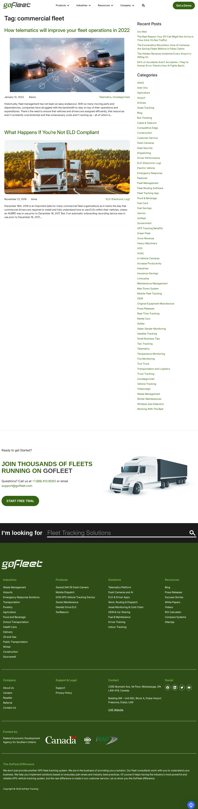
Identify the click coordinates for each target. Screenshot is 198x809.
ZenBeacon (62, 612)
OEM (140, 298)
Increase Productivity (149, 263)
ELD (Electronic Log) (118, 199)
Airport (141, 97)
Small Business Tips (148, 338)
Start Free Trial (20, 501)
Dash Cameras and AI (120, 592)
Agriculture (143, 92)
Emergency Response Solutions (21, 597)
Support (60, 687)
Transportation (11, 602)
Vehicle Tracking (146, 383)
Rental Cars (143, 318)
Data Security (145, 148)
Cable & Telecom (147, 122)
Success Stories (174, 597)
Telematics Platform (119, 587)
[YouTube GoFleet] (189, 687)
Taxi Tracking (145, 343)
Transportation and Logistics (153, 368)
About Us (8, 687)
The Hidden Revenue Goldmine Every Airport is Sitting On (164, 55)
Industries (142, 268)
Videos (169, 607)
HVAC (140, 253)
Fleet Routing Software (150, 188)
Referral (7, 702)
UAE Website (115, 709)
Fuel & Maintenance (119, 617)
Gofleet (141, 218)
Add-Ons (142, 87)
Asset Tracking (145, 107)
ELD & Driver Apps (119, 597)
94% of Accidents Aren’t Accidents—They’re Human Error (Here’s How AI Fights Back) (162, 64)
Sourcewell (9, 656)
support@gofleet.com (17, 486)
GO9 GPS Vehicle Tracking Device (75, 597)
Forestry (8, 607)
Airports (7, 592)
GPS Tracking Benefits (150, 228)
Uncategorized (121, 97)
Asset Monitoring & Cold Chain (125, 607)
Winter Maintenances (149, 398)
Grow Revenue (145, 238)
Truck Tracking (145, 373)
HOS (139, 248)
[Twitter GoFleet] (182, 687)
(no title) (142, 31)
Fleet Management (147, 183)
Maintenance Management (152, 283)
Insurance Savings (147, 273)
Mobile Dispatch (65, 592)
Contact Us (9, 707)
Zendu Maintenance (67, 602)
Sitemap (169, 622)
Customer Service (147, 137)
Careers (7, 692)
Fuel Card (142, 203)
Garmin (141, 213)
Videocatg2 (144, 388)
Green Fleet (143, 233)
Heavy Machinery (147, 243)
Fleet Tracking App (148, 193)
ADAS (140, 82)
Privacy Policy (64, 692)
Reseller (7, 697)
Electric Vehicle (146, 168)
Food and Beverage (14, 617)
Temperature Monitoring (151, 353)
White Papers (172, 602)
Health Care (10, 626)
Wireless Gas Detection (150, 404)
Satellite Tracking (147, 333)
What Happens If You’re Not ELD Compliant (51, 132)
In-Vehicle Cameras (148, 258)
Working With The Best (150, 408)
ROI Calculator (173, 612)
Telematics (105, 97)
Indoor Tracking (117, 626)
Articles (141, 102)
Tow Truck (143, 363)
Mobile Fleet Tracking (149, 293)
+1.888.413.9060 (44, 481)
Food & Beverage (147, 198)
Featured (142, 178)
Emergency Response (149, 173)
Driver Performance (148, 157)
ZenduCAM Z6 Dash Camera (72, 587)
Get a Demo (184, 5)
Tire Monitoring (146, 358)
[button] (191, 805)
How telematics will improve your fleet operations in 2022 (67, 30)
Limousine (143, 278)
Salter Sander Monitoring (151, 328)
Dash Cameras (145, 142)
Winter (7, 646)
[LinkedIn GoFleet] (175, 687)
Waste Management (148, 393)
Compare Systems (175, 617)
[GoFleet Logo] (17, 5)
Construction (144, 132)
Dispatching (144, 152)
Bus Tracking (144, 117)
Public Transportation (15, 641)
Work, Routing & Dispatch (123, 602)
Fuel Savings (144, 208)
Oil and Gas (9, 636)
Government (144, 223)
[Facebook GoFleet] (167, 687)
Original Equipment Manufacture (155, 303)
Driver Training (116, 622)
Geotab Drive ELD (66, 607)
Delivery (8, 631)
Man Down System (148, 288)
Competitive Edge (147, 127)
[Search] (192, 533)
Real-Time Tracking (148, 313)
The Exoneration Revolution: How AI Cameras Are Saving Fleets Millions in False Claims (163, 47)
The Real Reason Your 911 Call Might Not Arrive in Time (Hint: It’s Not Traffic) (165, 38)
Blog (139, 112)
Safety (141, 323)
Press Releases (145, 308)
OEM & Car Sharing (119, 612)
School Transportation (16, 622)
